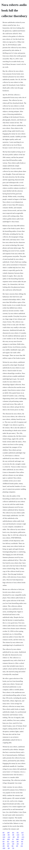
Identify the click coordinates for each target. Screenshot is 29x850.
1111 (22, 846)
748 (13, 834)
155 (23, 834)
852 (13, 832)
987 (18, 837)
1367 (22, 839)
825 (3, 841)
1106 (4, 834)
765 (13, 848)
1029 (4, 848)
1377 (8, 843)
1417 (22, 832)
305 (14, 837)
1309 (8, 839)
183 (9, 848)
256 (18, 843)
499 (3, 846)
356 (3, 839)
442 (22, 841)
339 (17, 846)
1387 (8, 832)
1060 (17, 839)
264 (13, 843)
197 (22, 843)
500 (8, 846)
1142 (13, 841)
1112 (9, 837)
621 (8, 841)
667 (3, 832)
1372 (23, 837)
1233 (18, 834)
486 (3, 843)
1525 (4, 837)
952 (18, 832)
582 (12, 846)
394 (9, 834)
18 (12, 839)
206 (17, 841)
